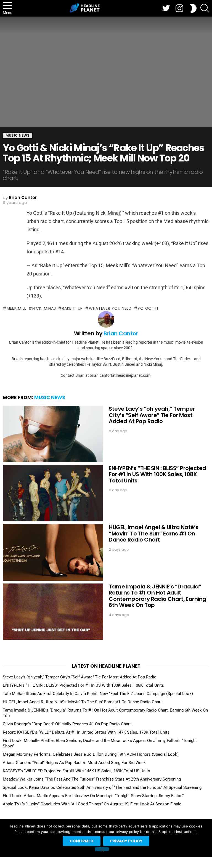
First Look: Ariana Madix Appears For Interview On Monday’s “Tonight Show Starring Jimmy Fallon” (93, 795)
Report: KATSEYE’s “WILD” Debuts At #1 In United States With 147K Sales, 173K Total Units (86, 732)
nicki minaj (44, 308)
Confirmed (82, 841)
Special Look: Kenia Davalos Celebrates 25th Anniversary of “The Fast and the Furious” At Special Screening (102, 787)
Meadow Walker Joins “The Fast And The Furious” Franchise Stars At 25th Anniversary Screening (92, 779)
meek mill (16, 308)
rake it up (72, 308)
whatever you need (110, 308)
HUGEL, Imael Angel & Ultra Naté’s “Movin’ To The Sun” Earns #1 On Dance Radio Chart (153, 533)
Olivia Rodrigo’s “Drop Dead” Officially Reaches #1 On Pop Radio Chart (67, 723)
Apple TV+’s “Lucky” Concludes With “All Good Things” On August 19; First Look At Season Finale (92, 804)
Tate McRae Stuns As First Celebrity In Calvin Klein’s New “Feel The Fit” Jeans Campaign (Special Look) (98, 693)
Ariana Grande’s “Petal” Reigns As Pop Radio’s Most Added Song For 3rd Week (74, 762)
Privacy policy (126, 841)
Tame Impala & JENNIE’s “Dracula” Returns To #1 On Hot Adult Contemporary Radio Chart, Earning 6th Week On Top (157, 596)
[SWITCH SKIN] (193, 8)
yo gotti (147, 308)
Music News (49, 397)
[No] (102, 849)
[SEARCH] (204, 8)
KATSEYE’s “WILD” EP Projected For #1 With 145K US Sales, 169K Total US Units (76, 770)
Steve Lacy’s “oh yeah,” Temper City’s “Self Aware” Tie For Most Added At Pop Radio (152, 415)
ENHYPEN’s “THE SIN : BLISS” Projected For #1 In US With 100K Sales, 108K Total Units (157, 474)
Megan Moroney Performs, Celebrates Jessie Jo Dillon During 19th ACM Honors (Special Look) (91, 754)
